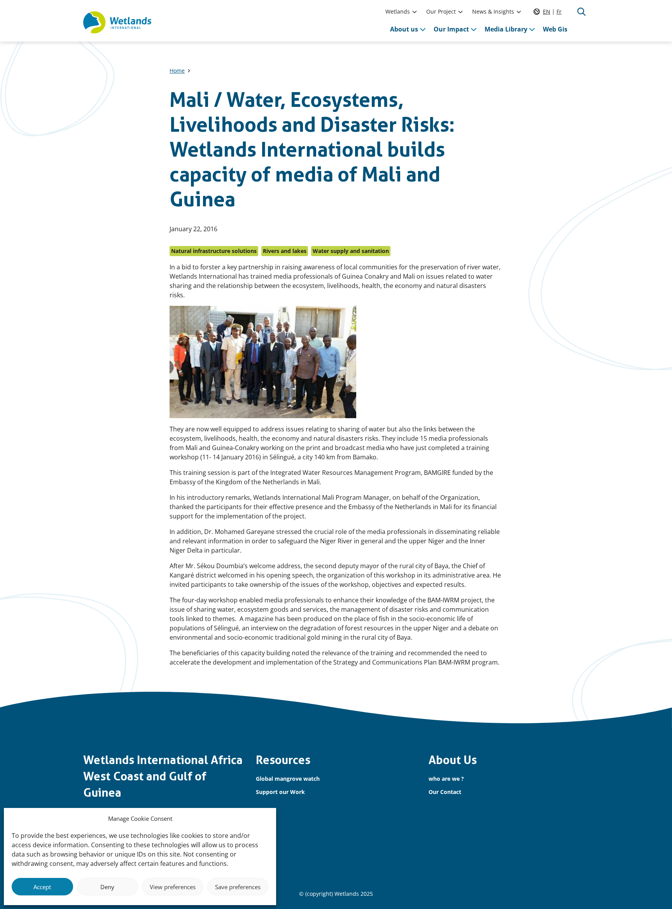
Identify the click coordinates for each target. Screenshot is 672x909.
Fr (559, 11)
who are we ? (446, 778)
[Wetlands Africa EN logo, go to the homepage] (117, 22)
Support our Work (280, 792)
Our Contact (445, 792)
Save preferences (238, 887)
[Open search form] (581, 11)
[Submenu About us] (423, 29)
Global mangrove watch (288, 778)
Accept (42, 887)
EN (546, 11)
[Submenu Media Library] (532, 29)
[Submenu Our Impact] (474, 29)
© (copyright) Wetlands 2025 (336, 893)
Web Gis (555, 29)
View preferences (173, 887)
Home (177, 70)
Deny (107, 887)
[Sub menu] (414, 11)
